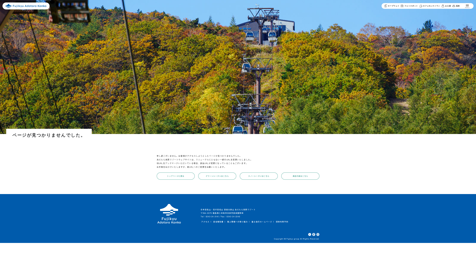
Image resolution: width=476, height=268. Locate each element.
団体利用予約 (282, 221)
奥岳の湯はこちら (300, 176)
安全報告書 (218, 221)
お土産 (448, 6)
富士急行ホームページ (262, 221)
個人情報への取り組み (237, 221)
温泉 (458, 6)
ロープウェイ (393, 6)
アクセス (205, 221)
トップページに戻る (175, 176)
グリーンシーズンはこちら (217, 176)
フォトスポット (411, 6)
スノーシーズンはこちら (258, 176)
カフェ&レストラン (431, 6)
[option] (238, 67)
